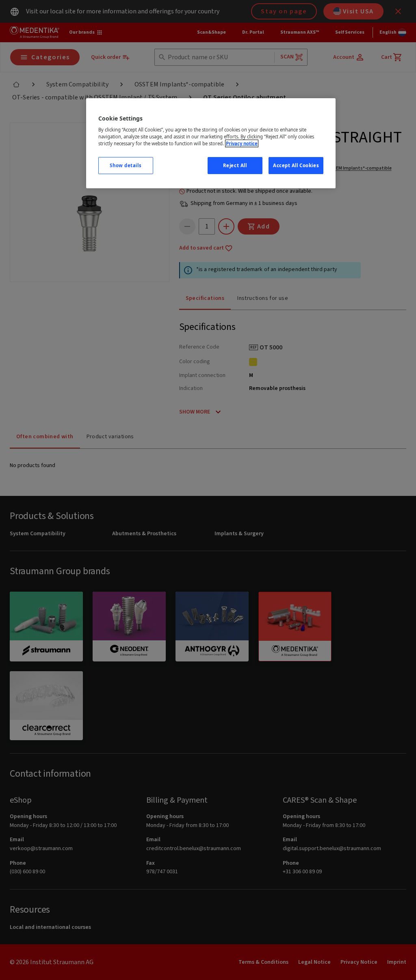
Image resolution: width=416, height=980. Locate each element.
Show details (125, 165)
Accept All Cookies (296, 165)
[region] (211, 143)
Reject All (235, 165)
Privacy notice (242, 143)
